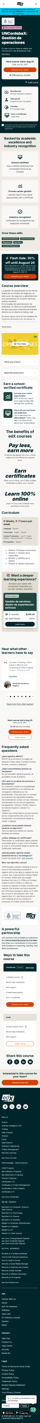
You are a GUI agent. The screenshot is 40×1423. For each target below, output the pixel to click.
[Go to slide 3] (18, 696)
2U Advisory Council (11, 1317)
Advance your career (20, 70)
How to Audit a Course (11, 1260)
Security (5, 1349)
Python (5, 1122)
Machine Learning (9, 1153)
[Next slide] (33, 696)
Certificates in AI (8, 1182)
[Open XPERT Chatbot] (33, 1408)
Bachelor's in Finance (10, 1216)
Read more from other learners (20, 704)
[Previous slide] (7, 696)
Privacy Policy (8, 1370)
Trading (5, 1129)
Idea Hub (6, 1338)
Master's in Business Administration (16, 1223)
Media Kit (6, 1353)
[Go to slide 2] (14, 696)
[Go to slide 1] (10, 696)
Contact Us (7, 1342)
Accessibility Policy (10, 1378)
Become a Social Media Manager (15, 1264)
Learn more (20, 13)
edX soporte (27, 858)
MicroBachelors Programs (12, 1175)
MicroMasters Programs (11, 1171)
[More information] (26, 272)
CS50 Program (8, 1168)
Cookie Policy (8, 1374)
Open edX (6, 1314)
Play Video (21, 344)
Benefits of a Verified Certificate (14, 1254)
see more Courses (9, 1158)
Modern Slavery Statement (13, 1385)
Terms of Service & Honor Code (16, 1366)
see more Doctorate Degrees (13, 1243)
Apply (24, 1406)
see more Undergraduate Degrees (15, 1238)
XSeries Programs (9, 1178)
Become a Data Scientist (11, 1270)
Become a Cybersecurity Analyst (15, 1267)
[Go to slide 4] (22, 696)
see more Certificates (10, 1197)
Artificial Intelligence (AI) (12, 1126)
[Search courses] (36, 4)
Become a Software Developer (14, 1274)
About (4, 1303)
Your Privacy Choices (11, 1392)
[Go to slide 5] (25, 696)
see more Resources (10, 1282)
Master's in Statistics (10, 1226)
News (4, 1325)
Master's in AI (7, 1230)
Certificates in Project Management (16, 1185)
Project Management (10, 1149)
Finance (5, 1136)
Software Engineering (10, 1146)
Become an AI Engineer (11, 1277)
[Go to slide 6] (29, 696)
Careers (5, 1321)
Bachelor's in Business (11, 1220)
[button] (5, 1106)
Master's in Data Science (12, 1233)
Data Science (7, 1143)
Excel (4, 1139)
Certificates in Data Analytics (13, 1188)
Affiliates (5, 1310)
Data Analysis (7, 1132)
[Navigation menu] (4, 4)
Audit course (33, 82)
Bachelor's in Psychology (12, 1213)
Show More (6, 54)
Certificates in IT (8, 1192)
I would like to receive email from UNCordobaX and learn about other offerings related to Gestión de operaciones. (21, 126)
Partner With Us (9, 1299)
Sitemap (5, 1389)
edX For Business (9, 1306)
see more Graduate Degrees (13, 1241)
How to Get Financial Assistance (15, 1257)
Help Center (7, 1346)
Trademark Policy (9, 1381)
